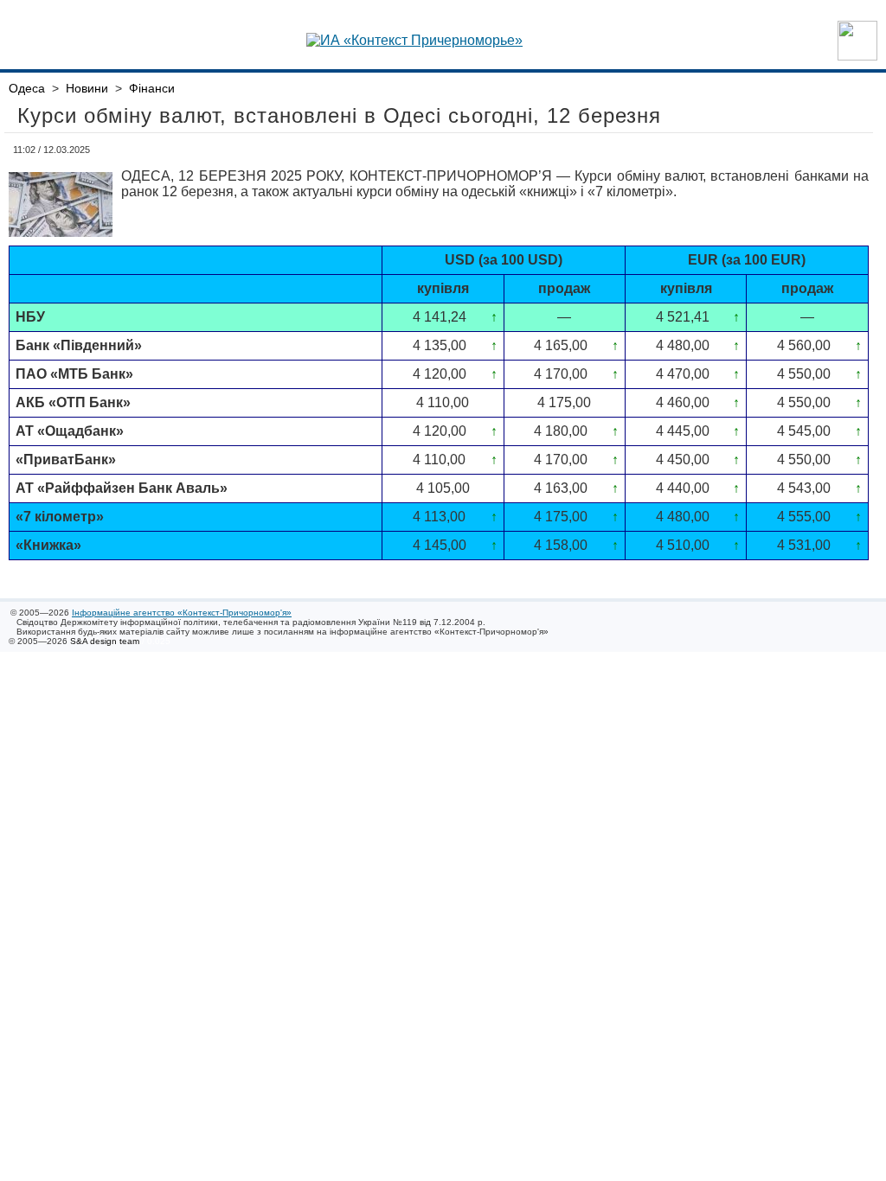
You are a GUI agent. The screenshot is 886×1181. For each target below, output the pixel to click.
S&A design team (104, 641)
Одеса (27, 88)
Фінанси (152, 88)
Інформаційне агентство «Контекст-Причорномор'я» (182, 612)
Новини (87, 88)
